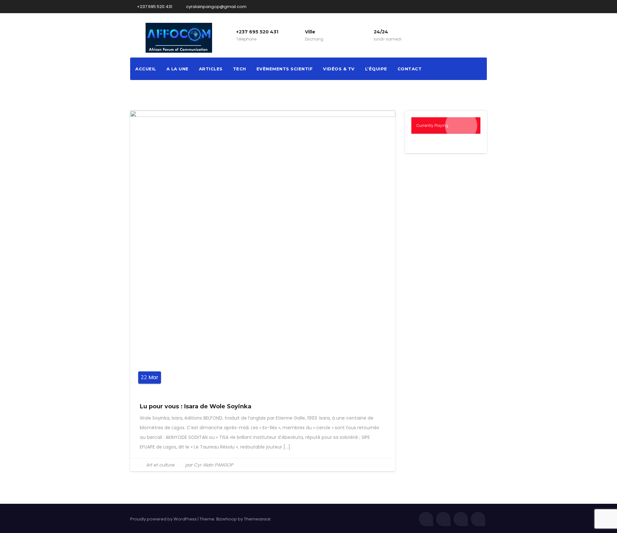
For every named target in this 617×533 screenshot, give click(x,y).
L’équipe (376, 68)
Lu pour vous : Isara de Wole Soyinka (195, 406)
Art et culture (160, 465)
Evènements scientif (284, 68)
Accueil (145, 68)
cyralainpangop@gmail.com (215, 7)
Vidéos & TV (339, 68)
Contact (410, 68)
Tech (239, 68)
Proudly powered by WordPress (164, 519)
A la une (177, 68)
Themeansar (257, 519)
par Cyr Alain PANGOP (208, 465)
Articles (211, 68)
